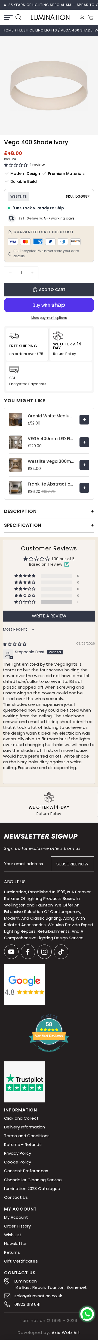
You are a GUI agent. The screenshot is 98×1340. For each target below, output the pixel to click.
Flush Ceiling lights (37, 30)
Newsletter (15, 1243)
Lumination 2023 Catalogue (32, 1188)
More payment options (49, 318)
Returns (12, 1252)
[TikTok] (61, 952)
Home (8, 30)
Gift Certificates (21, 1261)
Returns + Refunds (23, 1144)
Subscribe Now (72, 864)
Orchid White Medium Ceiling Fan (51, 416)
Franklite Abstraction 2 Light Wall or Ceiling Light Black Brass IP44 (51, 484)
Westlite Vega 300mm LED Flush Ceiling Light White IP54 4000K (51, 461)
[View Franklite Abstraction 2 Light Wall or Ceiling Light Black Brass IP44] (84, 488)
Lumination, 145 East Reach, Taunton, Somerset (50, 1284)
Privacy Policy (17, 1153)
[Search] (19, 17)
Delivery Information (24, 1127)
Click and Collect (21, 1118)
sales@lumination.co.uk (38, 1295)
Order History (17, 1226)
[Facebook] (28, 952)
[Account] (82, 17)
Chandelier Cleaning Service (33, 1179)
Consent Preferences (26, 1171)
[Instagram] (44, 952)
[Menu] (8, 17)
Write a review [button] (49, 616)
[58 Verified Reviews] (49, 1055)
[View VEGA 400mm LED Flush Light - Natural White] (84, 442)
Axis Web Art (66, 1332)
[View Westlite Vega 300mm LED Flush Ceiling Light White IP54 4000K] (84, 465)
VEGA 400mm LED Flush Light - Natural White (51, 438)
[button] (15, 165)
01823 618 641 (27, 1304)
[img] (14, 644)
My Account (16, 1217)
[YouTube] (11, 952)
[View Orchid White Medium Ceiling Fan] (84, 419)
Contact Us (16, 1197)
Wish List (13, 1234)
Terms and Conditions (27, 1136)
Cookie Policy (17, 1162)
